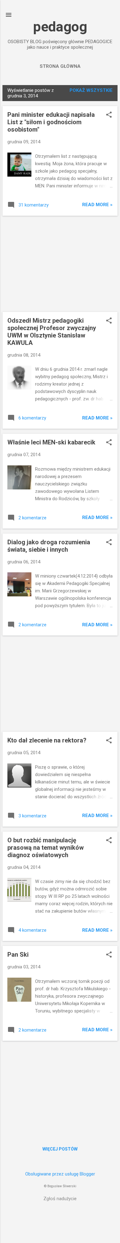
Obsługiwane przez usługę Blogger (60, 1174)
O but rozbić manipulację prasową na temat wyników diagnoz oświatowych (45, 847)
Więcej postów (60, 1149)
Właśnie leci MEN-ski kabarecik (51, 442)
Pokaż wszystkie (91, 90)
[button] (109, 115)
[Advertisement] (60, 264)
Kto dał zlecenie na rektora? (46, 740)
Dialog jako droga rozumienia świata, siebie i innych (48, 545)
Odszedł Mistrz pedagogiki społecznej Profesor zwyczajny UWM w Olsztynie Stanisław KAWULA (51, 331)
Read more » (97, 204)
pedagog (60, 26)
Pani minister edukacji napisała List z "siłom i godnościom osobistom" (51, 122)
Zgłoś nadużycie (60, 1198)
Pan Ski (18, 954)
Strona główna (60, 66)
